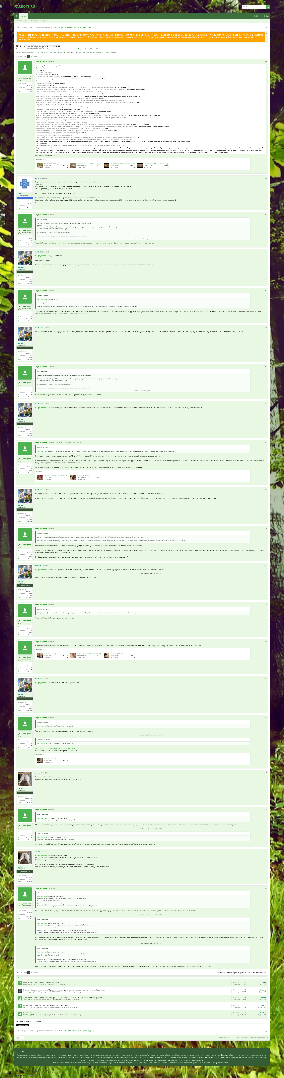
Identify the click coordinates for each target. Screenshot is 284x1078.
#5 (266, 291)
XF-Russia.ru (25, 1074)
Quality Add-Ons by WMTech (36, 1072)
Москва (29, 208)
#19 (265, 851)
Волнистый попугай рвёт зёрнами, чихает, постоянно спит (45, 1005)
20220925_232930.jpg (116, 653)
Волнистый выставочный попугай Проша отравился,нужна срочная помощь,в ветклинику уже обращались (64, 990)
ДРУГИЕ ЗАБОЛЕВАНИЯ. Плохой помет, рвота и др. (43, 49)
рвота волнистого (42, 52)
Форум (23, 16)
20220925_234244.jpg (50, 758)
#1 (266, 61)
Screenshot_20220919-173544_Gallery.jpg (156, 164)
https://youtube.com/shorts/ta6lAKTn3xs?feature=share (56, 748)
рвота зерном (80, 52)
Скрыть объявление (266, 33)
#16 (265, 718)
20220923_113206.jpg (83, 475)
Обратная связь (233, 1038)
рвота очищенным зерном (95, 52)
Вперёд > (36, 56)
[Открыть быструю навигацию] (266, 27)
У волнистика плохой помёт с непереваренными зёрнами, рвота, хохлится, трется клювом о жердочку (62, 997)
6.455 (30, 205)
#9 (266, 442)
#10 (265, 490)
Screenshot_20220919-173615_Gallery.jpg (89, 164)
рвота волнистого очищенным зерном (62, 52)
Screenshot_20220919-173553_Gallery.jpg (122, 164)
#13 (265, 604)
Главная (222, 1038)
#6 (266, 328)
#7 (266, 367)
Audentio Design (33, 1075)
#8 (266, 404)
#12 (265, 566)
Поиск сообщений (23, 21)
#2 (266, 178)
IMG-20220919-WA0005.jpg (51, 164)
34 (31, 87)
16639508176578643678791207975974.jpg (55, 475)
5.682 (30, 279)
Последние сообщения (39, 21)
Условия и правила (257, 1038)
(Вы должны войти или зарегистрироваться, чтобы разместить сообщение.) (242, 973)
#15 (265, 679)
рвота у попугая (111, 52)
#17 (265, 773)
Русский (19, 1038)
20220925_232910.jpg (50, 653)
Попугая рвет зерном (31, 1013)
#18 (265, 809)
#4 (266, 252)
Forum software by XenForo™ (32, 1070)
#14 (265, 642)
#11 (265, 528)
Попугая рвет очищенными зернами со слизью (41, 982)
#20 (265, 888)
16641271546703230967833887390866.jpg (89, 653)
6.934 (30, 800)
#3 (266, 215)
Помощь (245, 1038)
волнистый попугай (28, 52)
